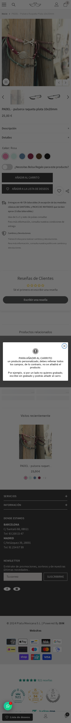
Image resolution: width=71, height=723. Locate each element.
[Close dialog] (64, 345)
